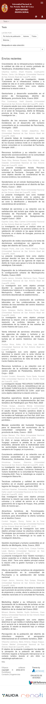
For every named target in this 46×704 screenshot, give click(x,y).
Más (3, 661)
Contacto (5, 674)
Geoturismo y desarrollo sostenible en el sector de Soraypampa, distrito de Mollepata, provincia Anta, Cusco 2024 (23, 96)
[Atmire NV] (38, 670)
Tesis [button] (5, 21)
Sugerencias (15, 674)
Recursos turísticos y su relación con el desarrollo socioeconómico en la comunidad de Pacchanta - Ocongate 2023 (23, 155)
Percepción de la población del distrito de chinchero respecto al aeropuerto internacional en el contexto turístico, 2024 (23, 636)
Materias (6, 40)
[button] (36, 17)
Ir (42, 49)
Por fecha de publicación (12, 36)
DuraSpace (6, 672)
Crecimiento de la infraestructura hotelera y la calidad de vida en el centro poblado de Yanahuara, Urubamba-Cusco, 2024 (23, 66)
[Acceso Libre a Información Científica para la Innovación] (10, 695)
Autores (26, 36)
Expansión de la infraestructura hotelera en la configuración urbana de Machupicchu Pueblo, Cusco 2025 (23, 272)
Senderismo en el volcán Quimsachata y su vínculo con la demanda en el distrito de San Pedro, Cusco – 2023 (23, 184)
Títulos (34, 36)
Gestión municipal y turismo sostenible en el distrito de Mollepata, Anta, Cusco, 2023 (23, 544)
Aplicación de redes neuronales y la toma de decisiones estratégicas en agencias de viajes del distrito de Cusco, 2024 (23, 243)
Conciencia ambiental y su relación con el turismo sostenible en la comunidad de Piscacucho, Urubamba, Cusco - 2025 (23, 457)
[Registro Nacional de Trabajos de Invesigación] (32, 695)
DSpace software (13, 667)
